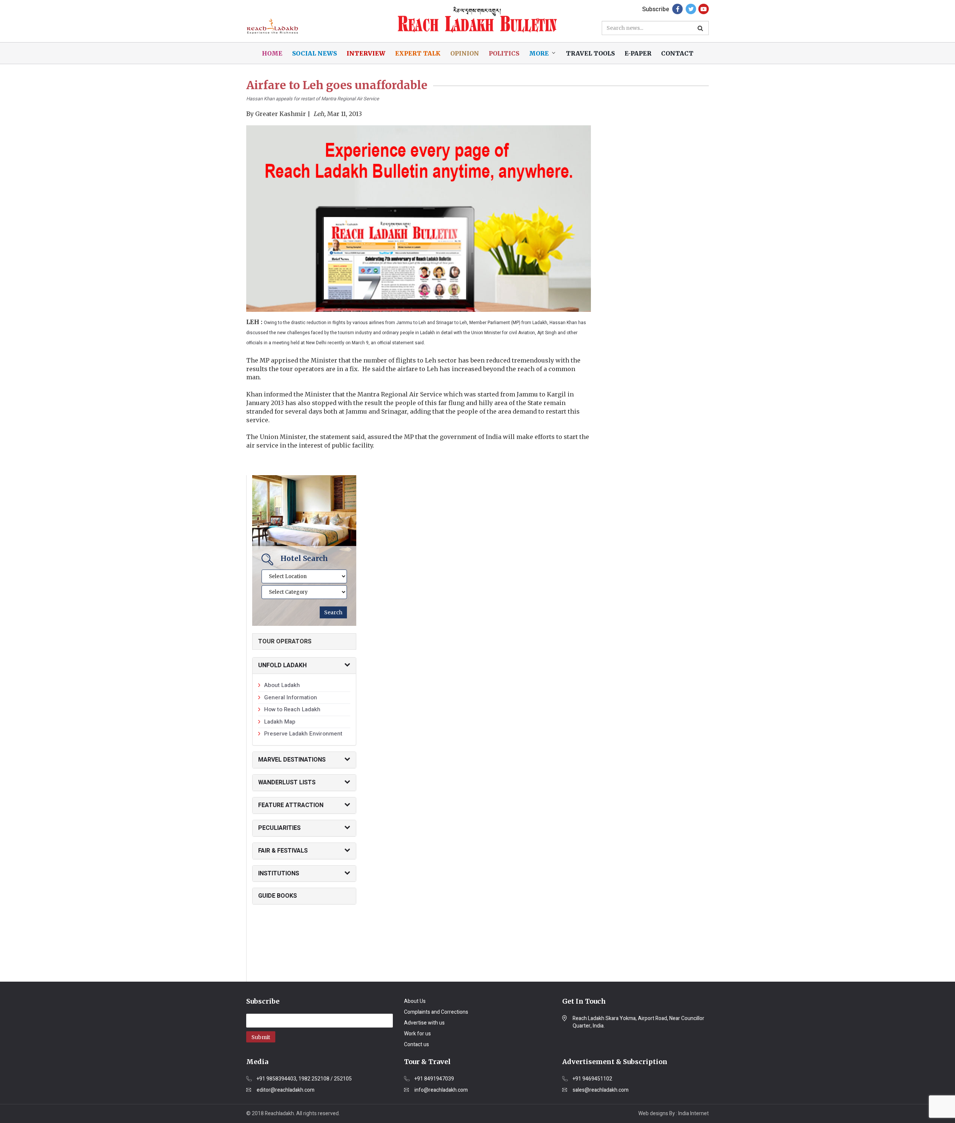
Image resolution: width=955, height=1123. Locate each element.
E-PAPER (637, 53)
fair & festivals (283, 850)
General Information (290, 697)
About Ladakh (282, 685)
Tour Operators (284, 641)
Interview (366, 53)
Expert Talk (418, 53)
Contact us (416, 1044)
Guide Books (277, 895)
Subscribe (655, 9)
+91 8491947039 (434, 1079)
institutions (278, 873)
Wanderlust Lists (287, 782)
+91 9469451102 (592, 1079)
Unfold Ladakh (282, 665)
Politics (504, 53)
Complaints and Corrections (436, 1012)
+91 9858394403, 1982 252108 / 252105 (304, 1079)
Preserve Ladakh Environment (303, 734)
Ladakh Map (279, 722)
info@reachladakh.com (441, 1090)
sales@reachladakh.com (601, 1090)
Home (272, 53)
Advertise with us (424, 1023)
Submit (260, 1037)
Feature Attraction (290, 805)
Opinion (464, 53)
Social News (314, 53)
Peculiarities (279, 828)
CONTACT (677, 53)
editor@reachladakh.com (285, 1090)
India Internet (693, 1113)
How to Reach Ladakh (292, 709)
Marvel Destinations (292, 759)
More (539, 53)
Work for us (417, 1034)
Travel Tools (590, 53)
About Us (415, 1001)
